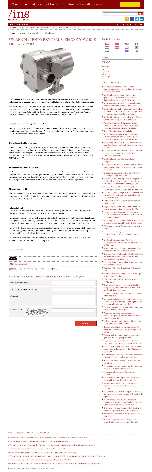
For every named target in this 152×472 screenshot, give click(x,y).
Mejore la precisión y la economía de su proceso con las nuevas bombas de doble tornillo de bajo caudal (123, 221)
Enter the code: (16, 309)
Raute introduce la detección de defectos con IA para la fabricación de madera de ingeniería (39, 441)
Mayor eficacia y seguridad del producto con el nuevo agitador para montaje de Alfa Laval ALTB (122, 341)
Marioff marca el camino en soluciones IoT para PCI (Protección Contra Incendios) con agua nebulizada (43, 452)
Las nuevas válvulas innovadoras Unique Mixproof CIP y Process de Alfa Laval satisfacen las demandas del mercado (123, 153)
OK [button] (130, 4)
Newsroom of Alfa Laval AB (28, 33)
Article (13, 33)
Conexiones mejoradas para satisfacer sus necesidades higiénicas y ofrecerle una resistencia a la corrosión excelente (123, 315)
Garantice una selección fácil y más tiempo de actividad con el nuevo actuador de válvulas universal (121, 385)
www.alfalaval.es (15, 249)
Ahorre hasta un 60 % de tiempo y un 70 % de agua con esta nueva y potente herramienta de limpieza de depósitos (123, 394)
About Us (120, 24)
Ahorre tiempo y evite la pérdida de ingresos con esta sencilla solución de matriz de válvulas (122, 378)
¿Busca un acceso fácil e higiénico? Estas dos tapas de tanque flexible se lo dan (123, 274)
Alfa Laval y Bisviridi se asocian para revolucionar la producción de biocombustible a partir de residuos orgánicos (123, 145)
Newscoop (18, 468)
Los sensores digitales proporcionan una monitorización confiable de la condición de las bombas (121, 234)
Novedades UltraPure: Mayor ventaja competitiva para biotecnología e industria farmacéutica (122, 249)
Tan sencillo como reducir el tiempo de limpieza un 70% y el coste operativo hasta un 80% (123, 367)
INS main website (134, 24)
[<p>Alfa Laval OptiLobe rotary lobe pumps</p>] (106, 71)
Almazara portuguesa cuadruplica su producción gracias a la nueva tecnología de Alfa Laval (122, 104)
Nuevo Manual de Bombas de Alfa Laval (119, 131)
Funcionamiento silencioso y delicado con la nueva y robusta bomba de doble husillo (123, 308)
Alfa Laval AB (30, 28)
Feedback (14, 296)
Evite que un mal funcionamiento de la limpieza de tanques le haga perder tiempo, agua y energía (122, 409)
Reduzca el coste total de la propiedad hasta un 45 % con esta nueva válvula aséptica (122, 322)
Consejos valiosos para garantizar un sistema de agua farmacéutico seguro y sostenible (121, 336)
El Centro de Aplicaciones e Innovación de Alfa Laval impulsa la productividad (121, 174)
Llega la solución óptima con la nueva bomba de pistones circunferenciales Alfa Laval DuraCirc (122, 207)
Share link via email (20, 264)
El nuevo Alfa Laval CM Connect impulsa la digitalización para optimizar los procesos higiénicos (123, 187)
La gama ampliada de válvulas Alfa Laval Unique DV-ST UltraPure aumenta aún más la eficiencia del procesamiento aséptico (123, 214)
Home (12, 24)
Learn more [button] (97, 4)
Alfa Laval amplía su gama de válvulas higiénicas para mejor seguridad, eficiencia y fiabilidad (122, 118)
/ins (10, 99)
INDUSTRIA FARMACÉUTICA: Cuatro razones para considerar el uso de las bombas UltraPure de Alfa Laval (123, 349)
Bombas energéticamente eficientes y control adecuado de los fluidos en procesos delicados (121, 420)
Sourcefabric (33, 468)
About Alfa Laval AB (48, 33)
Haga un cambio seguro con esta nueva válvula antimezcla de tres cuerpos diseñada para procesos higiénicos (122, 329)
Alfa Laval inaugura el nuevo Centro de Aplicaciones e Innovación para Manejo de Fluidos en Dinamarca (123, 242)
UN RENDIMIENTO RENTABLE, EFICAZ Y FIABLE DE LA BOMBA (58, 28)
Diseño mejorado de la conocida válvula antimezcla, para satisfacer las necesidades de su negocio (123, 355)
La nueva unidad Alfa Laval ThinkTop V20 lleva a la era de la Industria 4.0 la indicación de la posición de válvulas (123, 167)
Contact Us (22, 24)
